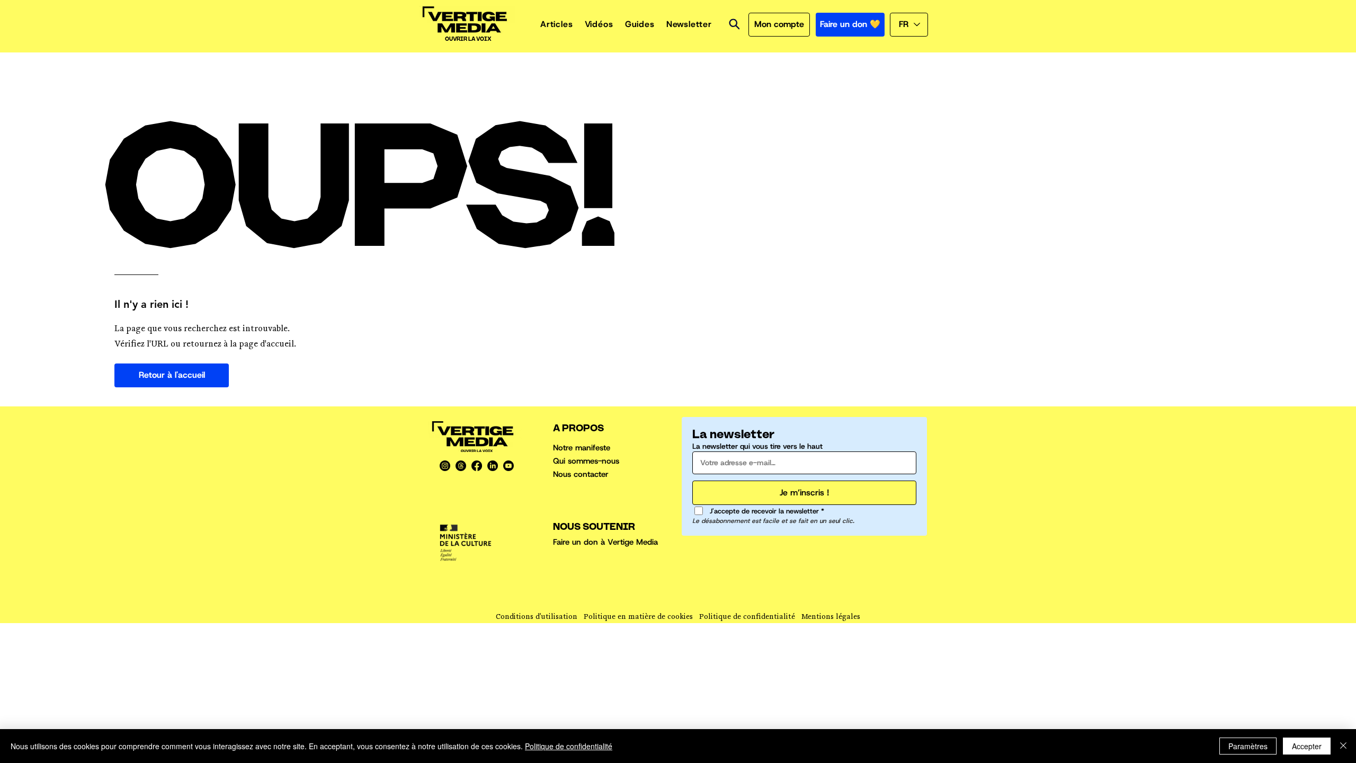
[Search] (734, 24)
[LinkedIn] (492, 465)
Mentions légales (830, 618)
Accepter (1307, 746)
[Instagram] (445, 465)
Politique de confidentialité (747, 618)
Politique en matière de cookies (638, 618)
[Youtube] (508, 465)
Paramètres (1248, 746)
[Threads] (461, 465)
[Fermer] (1343, 746)
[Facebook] (476, 465)
